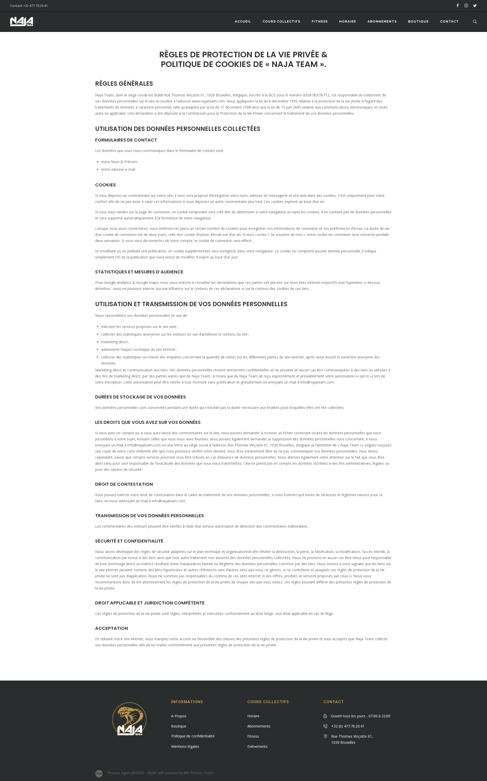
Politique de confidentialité (193, 736)
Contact (333, 702)
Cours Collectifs (268, 702)
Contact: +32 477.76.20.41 (29, 5)
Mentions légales (185, 746)
